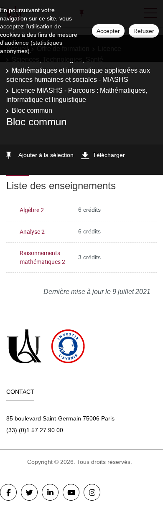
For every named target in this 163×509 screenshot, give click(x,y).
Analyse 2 (32, 232)
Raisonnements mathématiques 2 (42, 257)
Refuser (143, 31)
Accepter (108, 31)
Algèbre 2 (32, 210)
